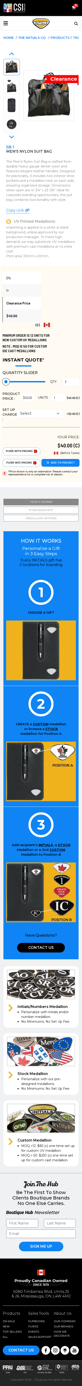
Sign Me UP (41, 1246)
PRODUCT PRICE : (11, 396)
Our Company (65, 1321)
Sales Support (39, 1337)
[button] (15, 23)
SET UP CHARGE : (10, 414)
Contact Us (41, 947)
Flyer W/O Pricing (19, 462)
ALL (5, 1337)
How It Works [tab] (41, 502)
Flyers (33, 1326)
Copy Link (15, 210)
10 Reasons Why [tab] (41, 510)
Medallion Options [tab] (41, 518)
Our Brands (63, 1326)
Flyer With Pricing (19, 451)
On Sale (9, 1321)
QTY (53, 382)
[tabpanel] (41, 850)
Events (33, 1331)
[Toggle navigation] (76, 23)
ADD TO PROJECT (63, 462)
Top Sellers (12, 1331)
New (6, 1326)
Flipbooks (36, 1321)
